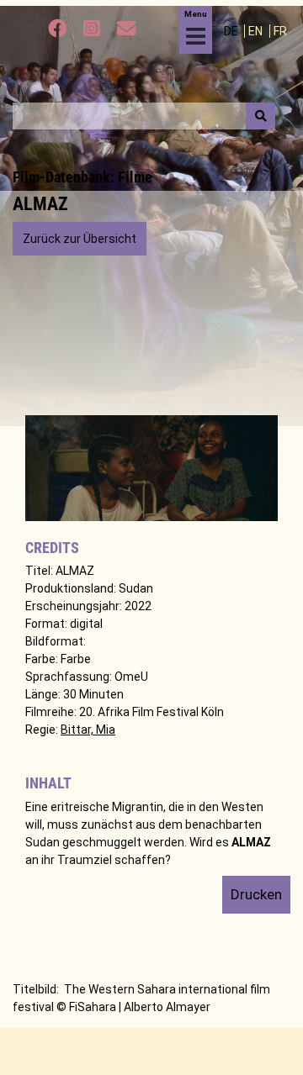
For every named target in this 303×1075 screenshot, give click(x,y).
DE (232, 31)
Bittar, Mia (88, 729)
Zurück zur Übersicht (79, 238)
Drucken (256, 894)
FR (280, 31)
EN (256, 31)
